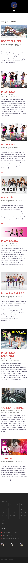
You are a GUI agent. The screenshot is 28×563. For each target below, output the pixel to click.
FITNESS (17, 45)
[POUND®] (14, 184)
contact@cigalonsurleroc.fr (11, 538)
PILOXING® (8, 91)
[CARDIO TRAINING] (14, 395)
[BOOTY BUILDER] (14, 31)
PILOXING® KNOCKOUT (8, 354)
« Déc (2, 523)
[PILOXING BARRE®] (14, 281)
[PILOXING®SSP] (14, 232)
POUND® (7, 197)
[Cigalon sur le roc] (14, 5)
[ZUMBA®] (14, 447)
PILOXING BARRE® (12, 293)
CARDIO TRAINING (12, 407)
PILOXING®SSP (10, 240)
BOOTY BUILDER (11, 41)
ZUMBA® (6, 458)
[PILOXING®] (14, 79)
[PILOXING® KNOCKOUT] (14, 339)
